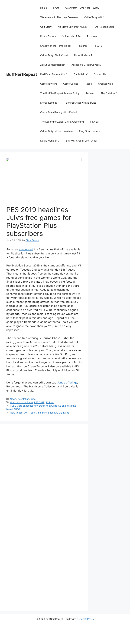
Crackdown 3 (105, 83)
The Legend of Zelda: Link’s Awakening (62, 121)
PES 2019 (39, 402)
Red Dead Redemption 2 (54, 74)
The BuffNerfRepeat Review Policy (59, 93)
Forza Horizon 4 (83, 55)
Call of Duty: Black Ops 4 (54, 55)
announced (26, 249)
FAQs (56, 7)
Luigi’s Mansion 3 (50, 140)
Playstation (23, 399)
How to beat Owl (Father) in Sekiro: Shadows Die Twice (39, 412)
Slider (33, 399)
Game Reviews (48, 83)
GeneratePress (85, 619)
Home (43, 7)
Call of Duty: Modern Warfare (56, 131)
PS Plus (50, 402)
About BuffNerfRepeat (52, 64)
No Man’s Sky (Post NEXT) (72, 26)
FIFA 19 (98, 45)
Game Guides (70, 83)
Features (83, 45)
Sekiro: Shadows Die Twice (81, 102)
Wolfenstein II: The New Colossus (59, 17)
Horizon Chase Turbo (21, 402)
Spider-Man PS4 (71, 36)
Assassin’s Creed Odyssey (86, 64)
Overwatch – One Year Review (82, 7)
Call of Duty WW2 (94, 17)
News (13, 399)
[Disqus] (43, 473)
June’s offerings (67, 382)
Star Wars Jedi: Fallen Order (81, 140)
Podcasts (92, 36)
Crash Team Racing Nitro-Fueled (58, 112)
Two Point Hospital (103, 26)
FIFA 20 (94, 121)
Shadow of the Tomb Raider (55, 45)
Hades (88, 83)
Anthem (90, 93)
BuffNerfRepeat (21, 74)
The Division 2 (109, 93)
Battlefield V (81, 74)
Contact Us (100, 74)
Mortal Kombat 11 (49, 102)
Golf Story (46, 26)
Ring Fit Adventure (89, 131)
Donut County (48, 36)
